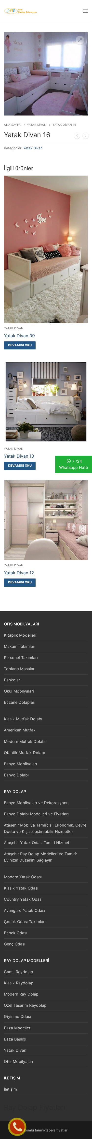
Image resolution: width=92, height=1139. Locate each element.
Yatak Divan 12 (19, 572)
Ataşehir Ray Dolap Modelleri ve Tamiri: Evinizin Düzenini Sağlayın (40, 857)
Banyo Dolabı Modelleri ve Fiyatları (36, 813)
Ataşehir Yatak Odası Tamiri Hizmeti (37, 842)
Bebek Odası (15, 932)
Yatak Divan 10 (19, 456)
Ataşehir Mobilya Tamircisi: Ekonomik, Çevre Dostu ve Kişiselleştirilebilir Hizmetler (45, 828)
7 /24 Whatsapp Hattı (73, 464)
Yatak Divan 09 (19, 335)
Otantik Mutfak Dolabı (24, 752)
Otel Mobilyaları (18, 1061)
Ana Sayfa (12, 124)
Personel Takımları (21, 657)
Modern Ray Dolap (21, 994)
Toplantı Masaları (20, 668)
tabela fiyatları (56, 1130)
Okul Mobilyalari (19, 691)
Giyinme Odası (17, 1016)
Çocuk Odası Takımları (25, 921)
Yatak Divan (37, 124)
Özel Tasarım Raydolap (25, 1005)
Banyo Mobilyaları (20, 763)
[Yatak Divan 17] (86, 137)
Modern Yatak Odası (23, 876)
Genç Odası (14, 944)
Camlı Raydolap (18, 971)
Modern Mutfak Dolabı (25, 741)
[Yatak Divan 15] (77, 137)
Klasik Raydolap (18, 982)
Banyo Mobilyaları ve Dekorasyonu (36, 802)
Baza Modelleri (17, 1027)
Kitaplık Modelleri (20, 635)
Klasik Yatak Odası (21, 888)
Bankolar (12, 679)
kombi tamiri (34, 1130)
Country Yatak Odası (23, 899)
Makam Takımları (19, 646)
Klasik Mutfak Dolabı (23, 718)
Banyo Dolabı (16, 775)
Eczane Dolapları (19, 702)
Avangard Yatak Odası (24, 910)
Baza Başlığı (15, 1039)
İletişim (10, 1089)
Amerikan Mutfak (20, 730)
